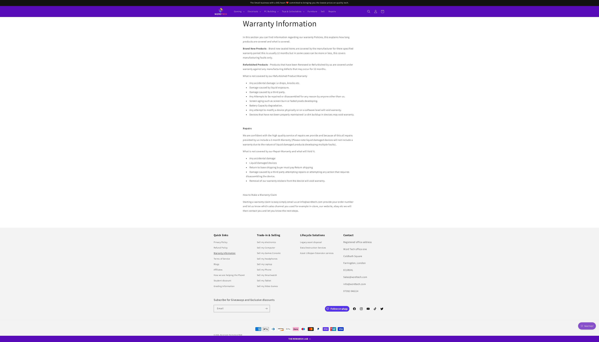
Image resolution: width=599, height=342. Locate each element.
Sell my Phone (264, 269)
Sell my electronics (266, 242)
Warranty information (225, 253)
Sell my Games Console (269, 253)
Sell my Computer (266, 247)
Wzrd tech (224, 335)
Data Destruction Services (313, 247)
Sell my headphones (267, 258)
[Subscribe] (266, 308)
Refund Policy (221, 247)
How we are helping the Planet (229, 275)
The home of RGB (235, 335)
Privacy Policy (220, 242)
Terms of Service (222, 258)
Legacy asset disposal (311, 242)
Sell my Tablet (264, 280)
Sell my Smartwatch (267, 275)
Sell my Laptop (264, 264)
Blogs (216, 264)
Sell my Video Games (267, 286)
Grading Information (224, 286)
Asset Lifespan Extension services (317, 253)
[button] (299, 339)
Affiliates (218, 269)
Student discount (222, 280)
